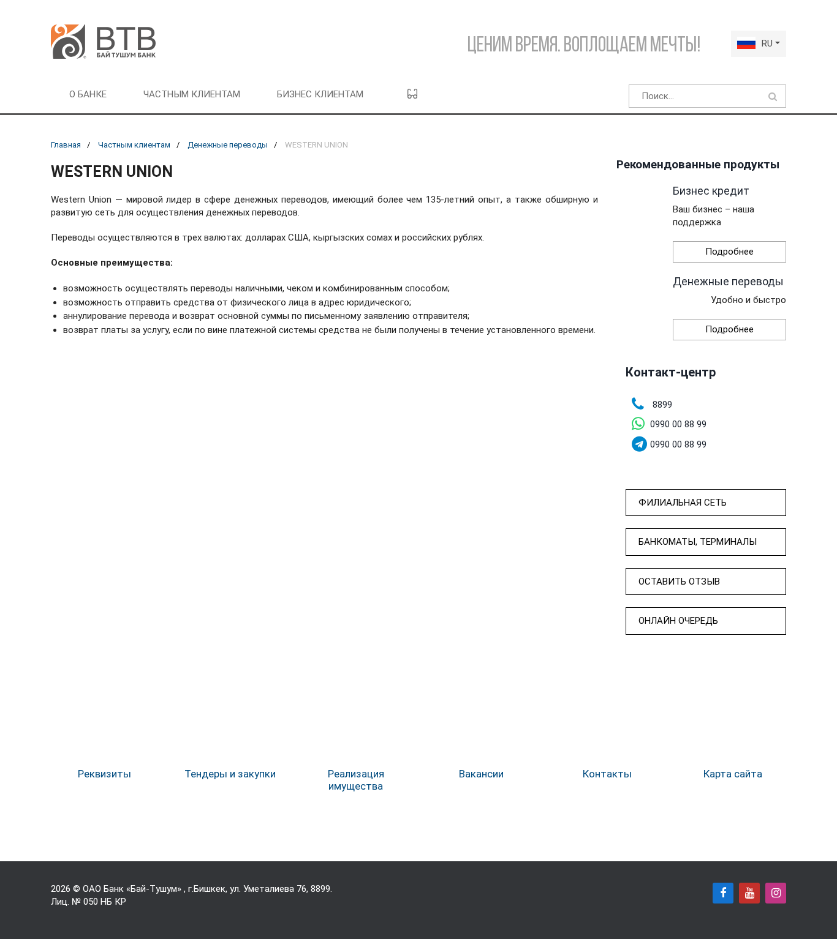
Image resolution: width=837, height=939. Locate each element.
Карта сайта (732, 774)
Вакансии (481, 774)
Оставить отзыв (679, 581)
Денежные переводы (227, 144)
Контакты (607, 774)
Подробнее (729, 251)
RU (767, 43)
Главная (66, 144)
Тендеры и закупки (230, 774)
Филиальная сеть (682, 502)
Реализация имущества (356, 780)
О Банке (88, 94)
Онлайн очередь (678, 620)
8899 (320, 888)
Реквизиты (104, 774)
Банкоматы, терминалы (697, 541)
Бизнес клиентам (320, 94)
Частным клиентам (191, 94)
